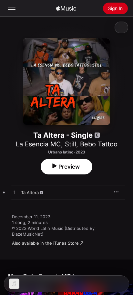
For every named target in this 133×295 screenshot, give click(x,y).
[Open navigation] (12, 8)
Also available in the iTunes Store (45, 243)
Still (70, 144)
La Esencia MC (38, 144)
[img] (66, 8)
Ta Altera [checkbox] (30, 192)
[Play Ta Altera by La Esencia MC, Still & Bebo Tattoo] (14, 192)
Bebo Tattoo (99, 144)
